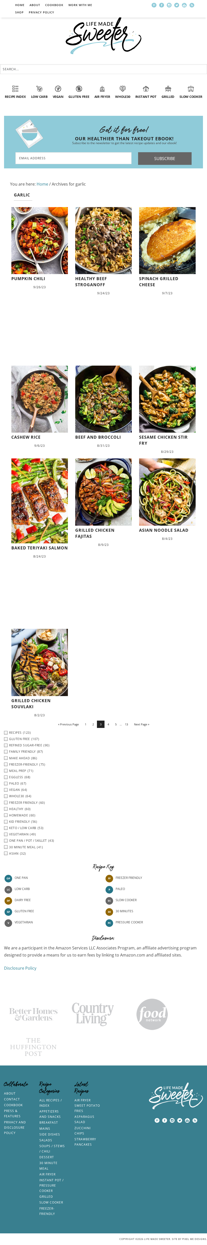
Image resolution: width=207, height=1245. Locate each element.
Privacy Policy (41, 12)
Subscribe (164, 158)
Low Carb (22, 889)
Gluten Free (24, 911)
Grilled (46, 1196)
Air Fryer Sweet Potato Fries (87, 1105)
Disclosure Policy (20, 968)
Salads (45, 1140)
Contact (12, 1099)
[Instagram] (169, 5)
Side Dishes (49, 1134)
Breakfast (48, 1122)
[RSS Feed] (191, 5)
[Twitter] (176, 5)
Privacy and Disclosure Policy (15, 1127)
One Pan (21, 878)
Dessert (46, 1157)
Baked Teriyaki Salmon (39, 548)
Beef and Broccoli (98, 437)
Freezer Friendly (129, 878)
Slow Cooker (126, 900)
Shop (19, 12)
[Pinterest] (154, 5)
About (35, 5)
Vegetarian (24, 922)
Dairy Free (23, 900)
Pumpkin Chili (28, 278)
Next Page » (141, 724)
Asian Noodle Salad (164, 530)
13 (126, 724)
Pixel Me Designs (194, 1239)
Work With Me (80, 5)
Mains (44, 1128)
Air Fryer (47, 1174)
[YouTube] (184, 5)
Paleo (120, 889)
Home (19, 5)
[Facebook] (161, 5)
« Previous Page (68, 724)
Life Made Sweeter (103, 35)
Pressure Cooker (129, 922)
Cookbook (54, 5)
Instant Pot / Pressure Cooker (51, 1185)
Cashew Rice (26, 437)
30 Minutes (124, 911)
